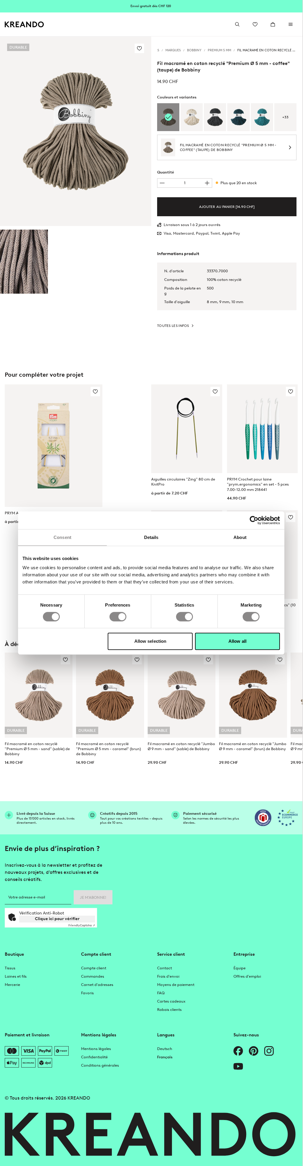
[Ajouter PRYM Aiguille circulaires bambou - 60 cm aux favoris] (95, 391)
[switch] (117, 616)
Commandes (92, 976)
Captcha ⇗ (81, 925)
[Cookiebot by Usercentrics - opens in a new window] (254, 520)
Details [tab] (151, 537)
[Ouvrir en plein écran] (75, 131)
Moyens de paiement (175, 984)
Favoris (87, 993)
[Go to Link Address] (151, 5)
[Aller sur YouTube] (238, 1066)
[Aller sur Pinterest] (253, 1051)
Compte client (93, 968)
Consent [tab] (62, 537)
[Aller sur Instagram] (269, 1051)
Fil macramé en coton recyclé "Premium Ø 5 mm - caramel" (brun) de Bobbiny (108, 749)
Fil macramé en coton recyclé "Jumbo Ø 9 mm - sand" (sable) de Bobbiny (181, 746)
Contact (164, 968)
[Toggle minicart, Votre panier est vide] (273, 24)
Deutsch (164, 1048)
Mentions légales (96, 1048)
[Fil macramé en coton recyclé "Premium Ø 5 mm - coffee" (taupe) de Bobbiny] (24, 262)
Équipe (239, 968)
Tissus (10, 968)
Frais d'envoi (168, 976)
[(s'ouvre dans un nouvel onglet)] (263, 817)
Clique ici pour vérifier (57, 918)
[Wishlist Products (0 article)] (255, 24)
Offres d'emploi (247, 976)
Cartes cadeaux (171, 1001)
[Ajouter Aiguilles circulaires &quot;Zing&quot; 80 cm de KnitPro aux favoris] (215, 391)
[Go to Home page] (24, 24)
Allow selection (150, 641)
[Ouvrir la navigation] (290, 24)
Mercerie (12, 984)
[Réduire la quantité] (162, 183)
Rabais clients (169, 1009)
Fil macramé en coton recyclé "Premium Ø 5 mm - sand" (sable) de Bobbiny (37, 749)
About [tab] (239, 537)
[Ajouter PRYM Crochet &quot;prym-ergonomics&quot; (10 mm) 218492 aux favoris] (290, 517)
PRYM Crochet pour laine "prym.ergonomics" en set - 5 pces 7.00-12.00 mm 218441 (258, 484)
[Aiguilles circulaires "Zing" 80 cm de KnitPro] (186, 428)
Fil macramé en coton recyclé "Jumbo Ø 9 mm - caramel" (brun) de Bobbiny (252, 746)
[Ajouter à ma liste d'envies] (139, 48)
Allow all (237, 641)
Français (165, 1057)
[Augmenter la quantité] (207, 183)
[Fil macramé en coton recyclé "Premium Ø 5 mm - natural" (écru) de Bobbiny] (191, 117)
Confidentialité (94, 1057)
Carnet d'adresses (97, 984)
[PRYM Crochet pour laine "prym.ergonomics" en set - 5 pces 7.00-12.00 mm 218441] (262, 428)
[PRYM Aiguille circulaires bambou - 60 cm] (53, 445)
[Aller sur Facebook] (238, 1051)
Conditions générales (100, 1065)
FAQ (161, 993)
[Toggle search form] (237, 24)
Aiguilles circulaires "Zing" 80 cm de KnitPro (183, 481)
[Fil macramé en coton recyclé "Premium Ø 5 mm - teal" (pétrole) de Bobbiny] (262, 117)
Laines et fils (16, 976)
